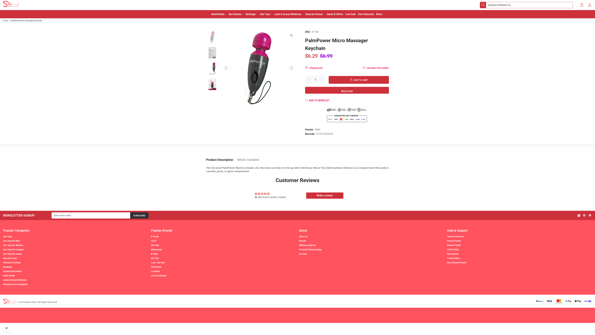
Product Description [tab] (219, 160)
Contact (303, 254)
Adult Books (9, 275)
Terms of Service (455, 236)
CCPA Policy (453, 249)
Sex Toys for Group (12, 254)
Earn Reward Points (456, 262)
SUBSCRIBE (139, 215)
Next (291, 68)
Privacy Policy (454, 241)
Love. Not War (158, 262)
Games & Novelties (12, 271)
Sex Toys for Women (13, 245)
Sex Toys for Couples (13, 249)
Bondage (7, 267)
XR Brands (156, 267)
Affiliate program (307, 245)
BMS (317, 129)
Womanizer (156, 249)
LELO (153, 241)
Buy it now (347, 91)
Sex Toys (7, 236)
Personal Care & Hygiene (15, 284)
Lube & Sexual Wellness (15, 280)
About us (303, 236)
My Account (452, 254)
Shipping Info (316, 68)
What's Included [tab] (248, 160)
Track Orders (453, 258)
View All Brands (158, 275)
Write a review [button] (325, 195)
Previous (226, 68)
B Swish (155, 236)
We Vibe (155, 245)
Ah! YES (155, 258)
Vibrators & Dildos (12, 262)
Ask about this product (378, 68)
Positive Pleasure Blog (310, 249)
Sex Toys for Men (11, 241)
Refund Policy (454, 245)
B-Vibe (154, 254)
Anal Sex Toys (10, 258)
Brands (302, 241)
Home (5, 21)
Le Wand (155, 271)
